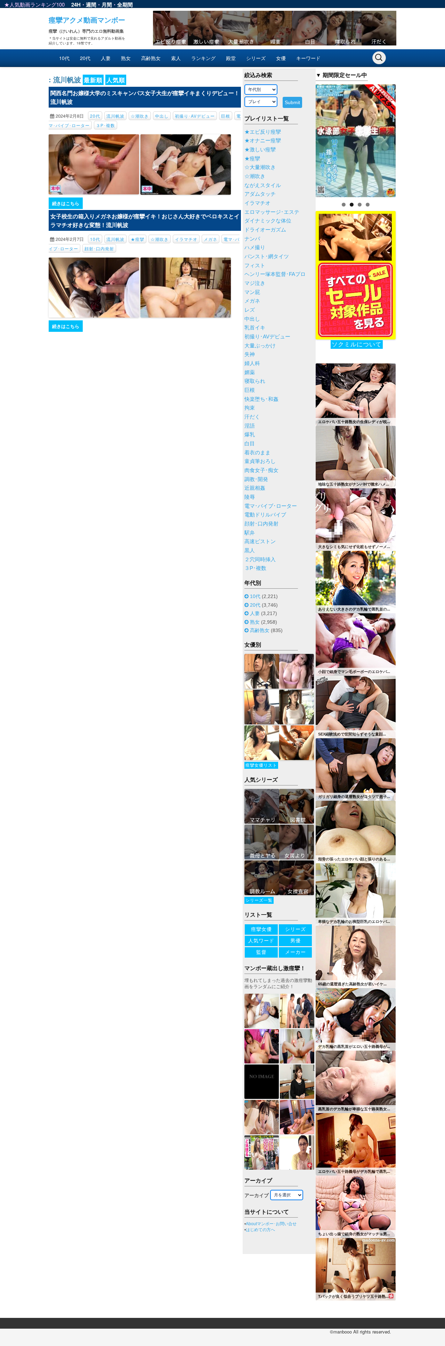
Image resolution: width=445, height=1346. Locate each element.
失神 (249, 354)
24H (76, 4)
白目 (249, 443)
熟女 (126, 57)
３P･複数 (105, 125)
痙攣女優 (261, 929)
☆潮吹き (140, 116)
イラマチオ (186, 239)
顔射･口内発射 (99, 248)
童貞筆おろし (260, 461)
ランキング (203, 57)
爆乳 (249, 434)
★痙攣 (137, 239)
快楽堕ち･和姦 (261, 399)
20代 (85, 57)
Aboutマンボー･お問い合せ (271, 1223)
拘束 (249, 408)
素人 (176, 57)
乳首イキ (254, 327)
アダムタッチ (260, 194)
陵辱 (249, 497)
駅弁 (249, 533)
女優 (281, 57)
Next (408, 139)
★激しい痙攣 (260, 149)
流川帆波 (115, 116)
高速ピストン (260, 541)
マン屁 (252, 292)
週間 (91, 4)
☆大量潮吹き (260, 167)
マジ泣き (254, 283)
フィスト (254, 265)
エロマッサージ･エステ (271, 212)
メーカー (295, 952)
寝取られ (254, 381)
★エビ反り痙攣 (262, 132)
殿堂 (231, 57)
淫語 (249, 426)
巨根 (225, 116)
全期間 (125, 4)
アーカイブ (256, 1195)
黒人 (249, 550)
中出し (162, 116)
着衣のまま (257, 452)
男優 (295, 940)
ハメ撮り (254, 247)
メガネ (210, 239)
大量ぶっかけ (260, 345)
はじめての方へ (260, 1229)
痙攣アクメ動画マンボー (87, 20)
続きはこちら (65, 203)
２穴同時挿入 (260, 559)
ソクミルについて (357, 344)
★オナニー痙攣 (262, 140)
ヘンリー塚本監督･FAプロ (275, 274)
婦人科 (252, 363)
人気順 (115, 80)
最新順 (93, 80)
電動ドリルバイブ (265, 515)
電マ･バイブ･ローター (270, 506)
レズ (249, 310)
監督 (261, 952)
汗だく (252, 417)
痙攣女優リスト (261, 765)
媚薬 (249, 372)
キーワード (308, 57)
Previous (303, 139)
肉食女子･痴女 (261, 470)
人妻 (106, 57)
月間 (107, 4)
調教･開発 (256, 479)
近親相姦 (254, 488)
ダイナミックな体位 (267, 221)
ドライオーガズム (265, 230)
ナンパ (252, 239)
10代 (64, 57)
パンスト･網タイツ (266, 256)
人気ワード (261, 940)
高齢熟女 (151, 57)
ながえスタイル (262, 185)
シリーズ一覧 (259, 900)
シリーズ (256, 57)
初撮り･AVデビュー (195, 116)
